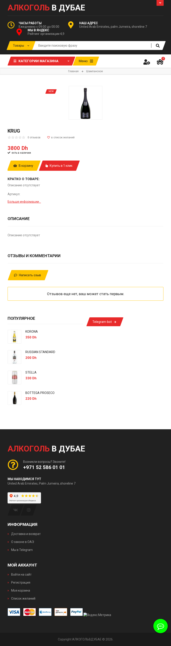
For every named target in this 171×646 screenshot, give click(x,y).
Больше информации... (24, 201)
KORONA (31, 331)
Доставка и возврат (25, 534)
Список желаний (22, 598)
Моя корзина (20, 590)
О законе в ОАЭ (22, 542)
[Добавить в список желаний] (61, 137)
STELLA (31, 372)
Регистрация (20, 582)
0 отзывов (34, 137)
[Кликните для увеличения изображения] (85, 103)
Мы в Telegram (21, 550)
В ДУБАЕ (46, 7)
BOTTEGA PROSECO (40, 393)
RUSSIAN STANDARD (40, 352)
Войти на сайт (21, 574)
